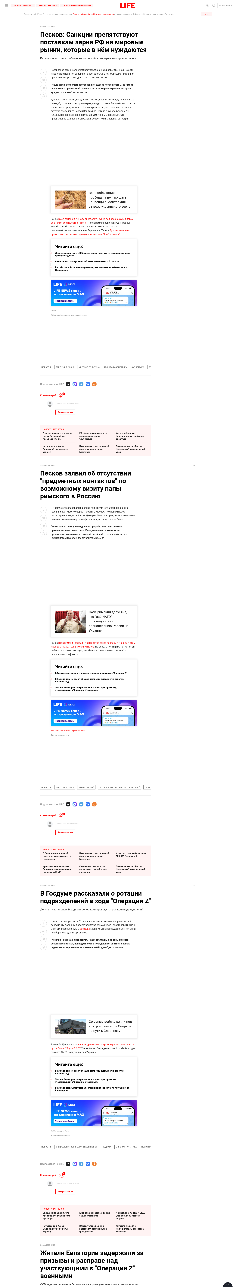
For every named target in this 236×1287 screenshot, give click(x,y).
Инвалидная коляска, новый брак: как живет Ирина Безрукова (94, 449)
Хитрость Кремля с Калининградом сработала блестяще (130, 436)
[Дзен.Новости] (68, 384)
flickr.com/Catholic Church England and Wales (68, 731)
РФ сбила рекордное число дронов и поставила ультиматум (93, 436)
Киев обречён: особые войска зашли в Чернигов (94, 1255)
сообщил (85, 928)
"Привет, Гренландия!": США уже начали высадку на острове (130, 1256)
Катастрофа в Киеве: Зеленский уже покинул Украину (55, 449)
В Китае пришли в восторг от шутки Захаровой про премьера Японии (58, 436)
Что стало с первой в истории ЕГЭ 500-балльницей (131, 855)
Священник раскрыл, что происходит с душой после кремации (93, 869)
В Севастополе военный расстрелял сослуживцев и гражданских (57, 856)
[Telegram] (81, 384)
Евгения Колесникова (61, 315)
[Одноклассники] (94, 384)
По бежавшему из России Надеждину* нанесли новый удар (130, 449)
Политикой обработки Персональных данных (93, 14)
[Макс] (74, 384)
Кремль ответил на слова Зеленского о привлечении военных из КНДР (57, 869)
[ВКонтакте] (88, 384)
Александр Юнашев (79, 315)
